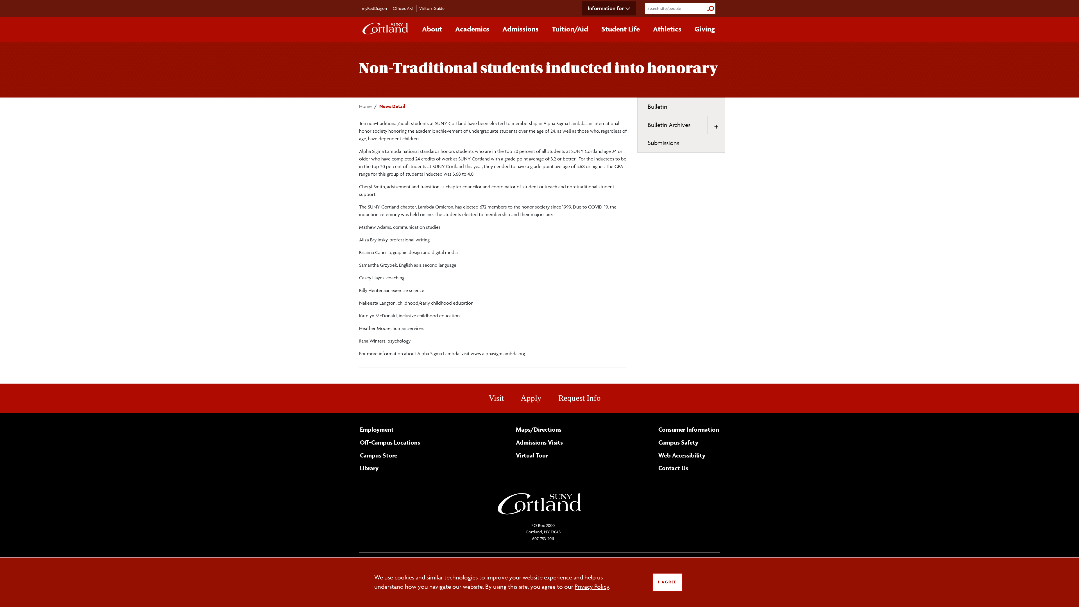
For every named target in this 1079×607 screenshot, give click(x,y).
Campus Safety (678, 442)
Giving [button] (705, 28)
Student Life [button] (620, 28)
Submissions (663, 143)
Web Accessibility (681, 455)
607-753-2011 (543, 538)
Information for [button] (606, 8)
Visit (496, 397)
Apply (531, 397)
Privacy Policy (592, 586)
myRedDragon (374, 8)
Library (369, 468)
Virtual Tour (532, 455)
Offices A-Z (403, 8)
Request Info (579, 397)
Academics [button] (472, 28)
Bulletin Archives (669, 125)
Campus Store (378, 455)
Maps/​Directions (538, 429)
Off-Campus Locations (390, 442)
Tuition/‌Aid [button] (570, 28)
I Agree (667, 582)
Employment (377, 429)
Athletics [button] (667, 28)
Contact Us (673, 468)
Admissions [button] (520, 28)
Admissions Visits (539, 442)
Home (365, 106)
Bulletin (657, 106)
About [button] (432, 28)
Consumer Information (688, 429)
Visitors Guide (432, 8)
